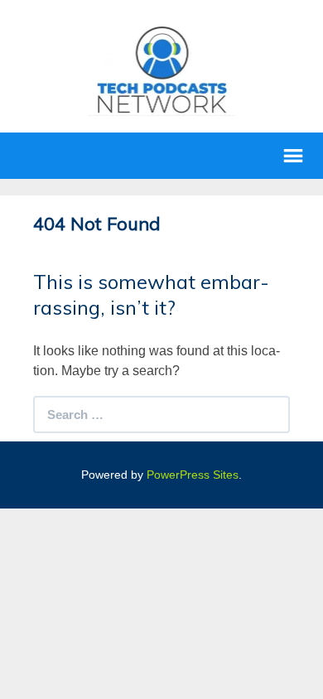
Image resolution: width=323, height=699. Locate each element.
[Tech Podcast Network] (162, 69)
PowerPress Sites (193, 474)
